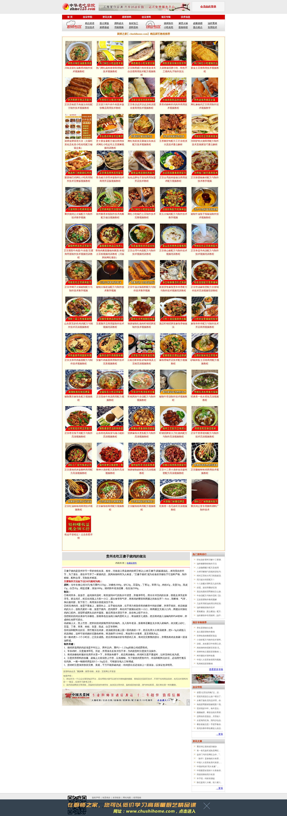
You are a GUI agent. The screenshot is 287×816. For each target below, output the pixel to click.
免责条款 (106, 797)
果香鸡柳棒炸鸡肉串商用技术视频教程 (173, 106)
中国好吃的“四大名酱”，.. (208, 766)
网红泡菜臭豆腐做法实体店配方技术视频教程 (142, 143)
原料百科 (133, 27)
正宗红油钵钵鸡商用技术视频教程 (79, 508)
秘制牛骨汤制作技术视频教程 (173, 398)
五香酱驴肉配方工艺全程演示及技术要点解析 (173, 143)
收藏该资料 (132, 563)
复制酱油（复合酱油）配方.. (209, 611)
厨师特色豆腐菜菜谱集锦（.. (209, 652)
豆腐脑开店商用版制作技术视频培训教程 (110, 325)
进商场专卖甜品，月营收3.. (209, 716)
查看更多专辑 (216, 669)
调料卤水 (119, 23)
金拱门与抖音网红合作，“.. (209, 754)
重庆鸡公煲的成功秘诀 (207, 746)
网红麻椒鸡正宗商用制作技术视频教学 (205, 106)
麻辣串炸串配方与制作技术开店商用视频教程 (205, 325)
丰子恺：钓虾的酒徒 (206, 778)
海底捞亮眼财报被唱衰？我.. (209, 704)
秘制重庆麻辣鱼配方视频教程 (79, 398)
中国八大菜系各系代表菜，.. (209, 762)
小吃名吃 (168, 27)
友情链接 (117, 797)
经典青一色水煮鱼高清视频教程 (205, 398)
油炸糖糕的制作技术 (206, 607)
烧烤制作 (168, 23)
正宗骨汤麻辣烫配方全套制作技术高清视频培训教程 (205, 289)
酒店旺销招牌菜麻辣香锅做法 (173, 325)
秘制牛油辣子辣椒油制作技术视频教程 (205, 216)
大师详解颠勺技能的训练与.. (209, 572)
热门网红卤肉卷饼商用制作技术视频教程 (110, 70)
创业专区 (153, 25)
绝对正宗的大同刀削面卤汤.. (209, 575)
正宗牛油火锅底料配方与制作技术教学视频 (142, 289)
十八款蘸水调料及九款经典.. (209, 583)
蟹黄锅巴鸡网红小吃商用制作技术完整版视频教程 (79, 179)
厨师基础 (104, 27)
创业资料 (146, 17)
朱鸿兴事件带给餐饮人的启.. (209, 728)
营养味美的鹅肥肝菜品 (207, 636)
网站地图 (127, 797)
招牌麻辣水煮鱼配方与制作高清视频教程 (142, 435)
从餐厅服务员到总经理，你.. (209, 700)
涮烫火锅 (183, 23)
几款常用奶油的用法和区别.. (209, 603)
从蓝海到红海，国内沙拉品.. (209, 720)
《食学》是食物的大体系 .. (208, 758)
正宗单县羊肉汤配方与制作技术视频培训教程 (205, 252)
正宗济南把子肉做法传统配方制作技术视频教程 (79, 106)
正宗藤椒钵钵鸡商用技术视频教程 (205, 471)
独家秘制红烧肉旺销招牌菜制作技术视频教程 (142, 325)
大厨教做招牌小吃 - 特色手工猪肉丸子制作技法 (173, 70)
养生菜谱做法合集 (205, 628)
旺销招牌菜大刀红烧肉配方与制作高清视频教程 (173, 435)
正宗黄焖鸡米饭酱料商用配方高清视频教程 (79, 471)
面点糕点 (197, 27)
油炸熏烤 (212, 23)
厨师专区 (74, 25)
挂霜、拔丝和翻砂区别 (207, 587)
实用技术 (212, 27)
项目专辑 (166, 17)
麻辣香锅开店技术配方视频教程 (173, 362)
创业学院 (87, 17)
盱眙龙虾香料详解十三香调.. (209, 560)
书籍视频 (119, 27)
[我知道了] (207, 807)
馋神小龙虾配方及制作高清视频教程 (110, 471)
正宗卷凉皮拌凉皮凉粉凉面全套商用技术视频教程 (142, 106)
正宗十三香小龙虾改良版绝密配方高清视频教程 (173, 471)
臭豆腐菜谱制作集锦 (206, 632)
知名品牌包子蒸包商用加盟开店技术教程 (142, 179)
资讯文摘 (107, 17)
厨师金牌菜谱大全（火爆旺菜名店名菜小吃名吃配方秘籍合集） (79, 144)
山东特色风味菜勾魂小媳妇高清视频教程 (110, 435)
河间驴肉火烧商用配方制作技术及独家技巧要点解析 (205, 143)
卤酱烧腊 (197, 23)
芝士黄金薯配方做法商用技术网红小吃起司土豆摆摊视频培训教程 (110, 144)
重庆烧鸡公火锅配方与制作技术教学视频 (79, 216)
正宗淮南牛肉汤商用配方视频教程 (110, 398)
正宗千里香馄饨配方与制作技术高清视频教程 (205, 435)
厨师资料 (126, 17)
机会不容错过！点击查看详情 (79, 536)
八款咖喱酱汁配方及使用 (208, 568)
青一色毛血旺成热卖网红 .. (208, 750)
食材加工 (133, 23)
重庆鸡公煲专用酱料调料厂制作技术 (205, 508)
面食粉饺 (183, 27)
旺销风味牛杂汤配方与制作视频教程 (142, 398)
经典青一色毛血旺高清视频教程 (173, 508)
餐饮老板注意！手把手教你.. (209, 724)
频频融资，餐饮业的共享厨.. (209, 712)
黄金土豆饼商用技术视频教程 (205, 70)
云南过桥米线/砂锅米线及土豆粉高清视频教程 (141, 362)
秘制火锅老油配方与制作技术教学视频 (110, 289)
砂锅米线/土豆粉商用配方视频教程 (205, 362)
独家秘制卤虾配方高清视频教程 (142, 471)
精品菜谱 (89, 23)
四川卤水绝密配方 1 (205, 579)
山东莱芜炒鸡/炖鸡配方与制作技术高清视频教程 (78, 325)
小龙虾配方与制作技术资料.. (209, 640)
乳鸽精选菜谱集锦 (205, 663)
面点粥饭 (104, 23)
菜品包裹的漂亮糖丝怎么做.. (209, 591)
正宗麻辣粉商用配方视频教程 (110, 508)
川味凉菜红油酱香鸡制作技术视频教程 (79, 70)
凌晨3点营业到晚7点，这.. (208, 692)
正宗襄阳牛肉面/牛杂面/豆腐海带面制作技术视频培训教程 (78, 254)
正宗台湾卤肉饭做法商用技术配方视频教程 (173, 179)
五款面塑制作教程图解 (207, 599)
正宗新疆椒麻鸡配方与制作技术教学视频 (205, 179)
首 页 (70, 17)
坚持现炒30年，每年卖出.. (208, 708)
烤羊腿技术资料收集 (206, 655)
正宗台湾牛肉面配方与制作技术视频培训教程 (142, 252)
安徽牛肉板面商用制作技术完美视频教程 (110, 362)
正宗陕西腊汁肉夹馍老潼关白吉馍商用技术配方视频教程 (142, 71)
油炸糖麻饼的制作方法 (207, 564)
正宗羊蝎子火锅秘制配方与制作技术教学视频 (79, 289)
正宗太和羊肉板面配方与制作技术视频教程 (79, 362)
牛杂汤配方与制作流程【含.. (209, 595)
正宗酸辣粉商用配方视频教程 (142, 508)
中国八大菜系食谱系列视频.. (209, 659)
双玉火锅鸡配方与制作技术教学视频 (173, 216)
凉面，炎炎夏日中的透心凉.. (209, 644)
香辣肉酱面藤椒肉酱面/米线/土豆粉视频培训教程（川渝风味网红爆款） (110, 254)
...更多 (219, 734)
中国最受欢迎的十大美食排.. (209, 770)
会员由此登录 (208, 6)
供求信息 (185, 17)
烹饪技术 (89, 27)
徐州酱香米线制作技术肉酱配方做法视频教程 (110, 216)
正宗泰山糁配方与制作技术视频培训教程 (173, 252)
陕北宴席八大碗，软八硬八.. (209, 782)
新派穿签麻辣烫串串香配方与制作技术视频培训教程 (173, 289)
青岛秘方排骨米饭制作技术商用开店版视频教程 (110, 179)
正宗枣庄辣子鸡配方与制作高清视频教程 (79, 435)
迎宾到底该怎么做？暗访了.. (209, 696)
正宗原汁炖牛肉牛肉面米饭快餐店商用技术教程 (110, 106)
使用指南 (137, 797)
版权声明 (96, 797)
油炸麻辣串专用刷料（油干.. (209, 615)
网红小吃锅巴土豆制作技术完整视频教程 (142, 216)
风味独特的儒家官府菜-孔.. (208, 648)
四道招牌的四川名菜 (206, 774)
